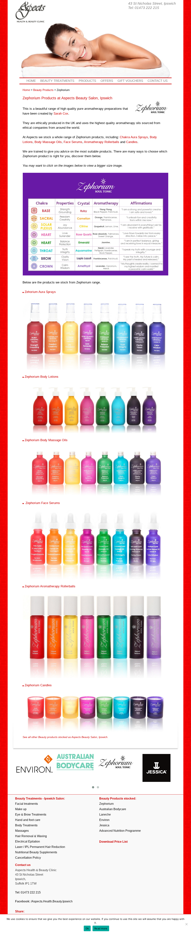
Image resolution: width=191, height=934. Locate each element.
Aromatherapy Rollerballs (101, 142)
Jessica (104, 825)
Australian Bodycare (112, 809)
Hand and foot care (27, 819)
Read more (100, 928)
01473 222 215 (31, 892)
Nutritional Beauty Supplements (36, 852)
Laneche (105, 814)
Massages (22, 830)
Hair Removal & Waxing (31, 836)
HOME (31, 81)
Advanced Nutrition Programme (120, 830)
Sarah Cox (61, 113)
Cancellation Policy (28, 857)
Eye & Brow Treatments (30, 814)
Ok (87, 928)
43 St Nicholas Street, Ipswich (152, 3)
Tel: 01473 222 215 (143, 8)
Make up (20, 809)
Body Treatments (26, 825)
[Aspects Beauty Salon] (30, 16)
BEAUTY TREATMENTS (57, 81)
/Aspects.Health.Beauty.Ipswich (52, 901)
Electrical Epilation (27, 841)
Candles (131, 142)
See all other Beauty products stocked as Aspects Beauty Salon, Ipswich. (65, 737)
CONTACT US (157, 81)
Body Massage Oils (48, 142)
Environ (104, 819)
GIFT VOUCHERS (130, 81)
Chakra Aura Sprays (134, 137)
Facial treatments (26, 803)
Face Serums (73, 142)
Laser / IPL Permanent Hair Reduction (40, 846)
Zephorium (106, 803)
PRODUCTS (87, 81)
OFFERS (107, 81)
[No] (186, 924)
